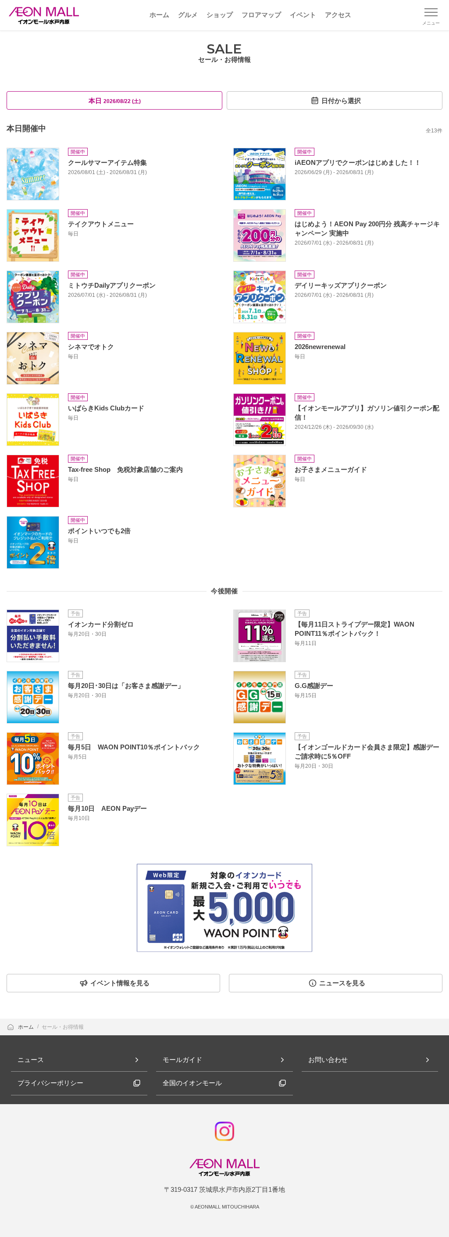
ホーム (26, 1027)
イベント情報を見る (120, 983)
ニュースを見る (342, 983)
